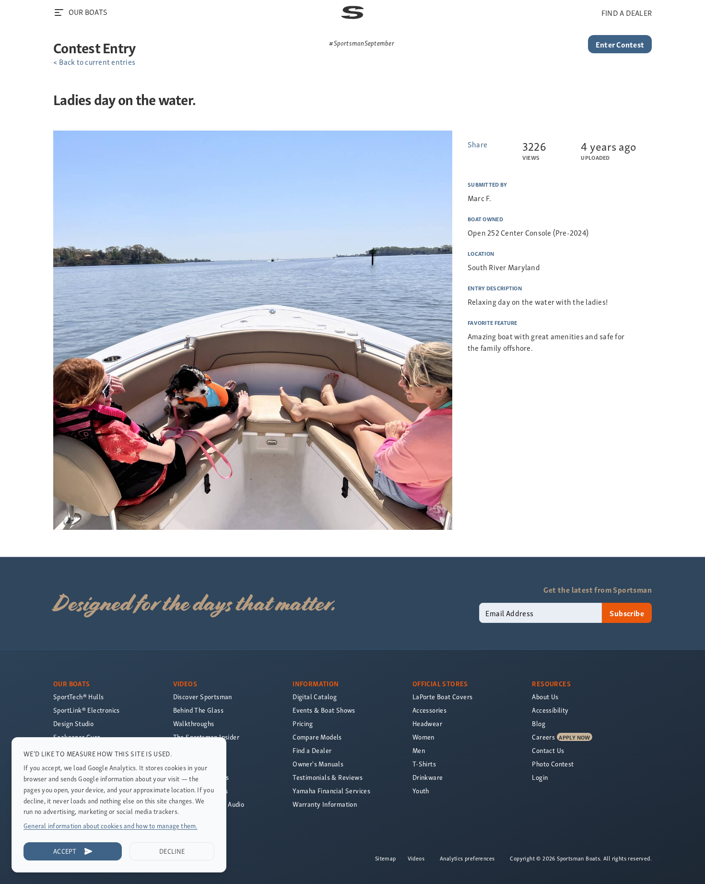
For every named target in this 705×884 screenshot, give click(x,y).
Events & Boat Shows (324, 710)
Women (423, 736)
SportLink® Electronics (86, 710)
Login (540, 777)
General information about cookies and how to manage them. (111, 825)
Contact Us (548, 750)
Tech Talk (187, 763)
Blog (538, 723)
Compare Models (317, 736)
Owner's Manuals (318, 763)
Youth (420, 790)
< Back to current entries (94, 61)
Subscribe (627, 613)
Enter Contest (620, 44)
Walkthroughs (193, 723)
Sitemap (385, 858)
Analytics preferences (467, 858)
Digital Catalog (315, 696)
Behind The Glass (198, 710)
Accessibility (550, 710)
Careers (543, 736)
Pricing (303, 723)
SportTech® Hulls (78, 696)
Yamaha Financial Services (331, 790)
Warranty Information (325, 804)
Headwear (427, 723)
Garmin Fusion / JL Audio (209, 804)
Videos (416, 858)
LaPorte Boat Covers (442, 696)
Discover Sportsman (202, 696)
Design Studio (73, 723)
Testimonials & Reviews (328, 777)
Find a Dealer (312, 750)
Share (477, 144)
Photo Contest (553, 763)
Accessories (429, 710)
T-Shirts (424, 763)
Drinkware (427, 777)
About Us (545, 696)
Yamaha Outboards (201, 777)
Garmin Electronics (200, 790)
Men (418, 750)
